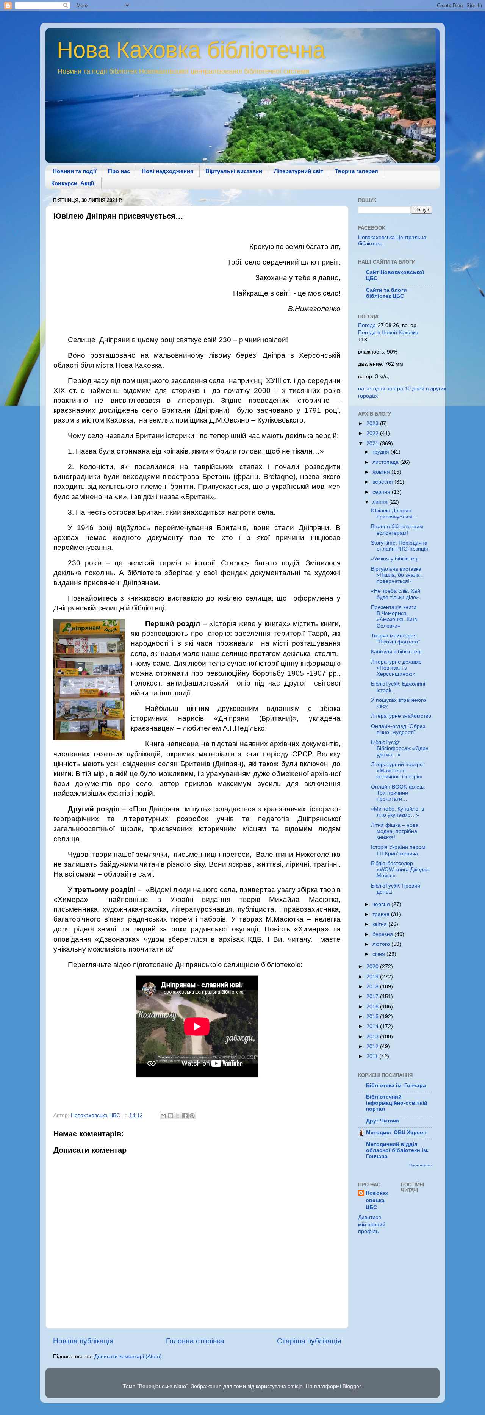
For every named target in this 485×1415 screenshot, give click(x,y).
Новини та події (74, 171)
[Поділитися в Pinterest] (192, 1115)
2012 (373, 1046)
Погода (367, 325)
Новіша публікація (83, 1341)
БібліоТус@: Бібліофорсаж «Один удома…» (400, 748)
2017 (373, 996)
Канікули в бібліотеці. (397, 651)
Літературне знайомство (401, 716)
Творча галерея (356, 171)
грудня (381, 452)
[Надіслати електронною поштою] (163, 1115)
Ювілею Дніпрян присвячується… (394, 514)
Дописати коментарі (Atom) (128, 1356)
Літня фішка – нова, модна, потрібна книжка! (395, 831)
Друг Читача (382, 1121)
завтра (395, 388)
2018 (373, 986)
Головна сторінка (195, 1341)
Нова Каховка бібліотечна (191, 50)
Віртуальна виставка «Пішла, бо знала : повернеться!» (397, 575)
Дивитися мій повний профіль (371, 1225)
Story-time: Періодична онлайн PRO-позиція (399, 546)
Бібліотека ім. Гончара (396, 1085)
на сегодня (371, 388)
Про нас (119, 171)
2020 (373, 966)
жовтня (381, 472)
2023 (373, 423)
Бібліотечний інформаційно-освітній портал (396, 1103)
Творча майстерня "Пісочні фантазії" (395, 639)
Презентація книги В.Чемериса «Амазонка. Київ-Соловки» (395, 616)
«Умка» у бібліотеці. (395, 559)
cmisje (295, 1386)
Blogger (352, 1386)
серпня (382, 492)
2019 (373, 977)
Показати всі (420, 1165)
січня (379, 954)
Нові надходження (168, 171)
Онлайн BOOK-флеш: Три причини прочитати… (398, 793)
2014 (373, 1026)
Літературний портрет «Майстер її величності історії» (398, 771)
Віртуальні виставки (233, 171)
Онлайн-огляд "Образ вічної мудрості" (398, 729)
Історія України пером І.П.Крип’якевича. (398, 850)
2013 (373, 1036)
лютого (381, 944)
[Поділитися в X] (177, 1115)
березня (383, 934)
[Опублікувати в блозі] (170, 1115)
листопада (386, 462)
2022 (373, 433)
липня (380, 502)
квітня (380, 924)
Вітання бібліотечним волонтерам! (397, 529)
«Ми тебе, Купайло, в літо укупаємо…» (397, 812)
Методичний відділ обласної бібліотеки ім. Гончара (397, 1150)
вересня (383, 482)
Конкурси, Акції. (73, 183)
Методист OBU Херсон (396, 1132)
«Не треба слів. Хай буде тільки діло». (396, 594)
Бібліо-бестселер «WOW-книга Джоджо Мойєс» (400, 869)
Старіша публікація (309, 1341)
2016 (373, 1007)
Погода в (388, 332)
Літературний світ (298, 171)
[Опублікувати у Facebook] (185, 1115)
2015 (373, 1016)
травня (381, 914)
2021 (373, 443)
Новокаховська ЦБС (377, 1200)
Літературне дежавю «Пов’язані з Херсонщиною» (396, 668)
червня (381, 904)
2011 (372, 1056)
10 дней (414, 388)
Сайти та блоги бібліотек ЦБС (386, 293)
